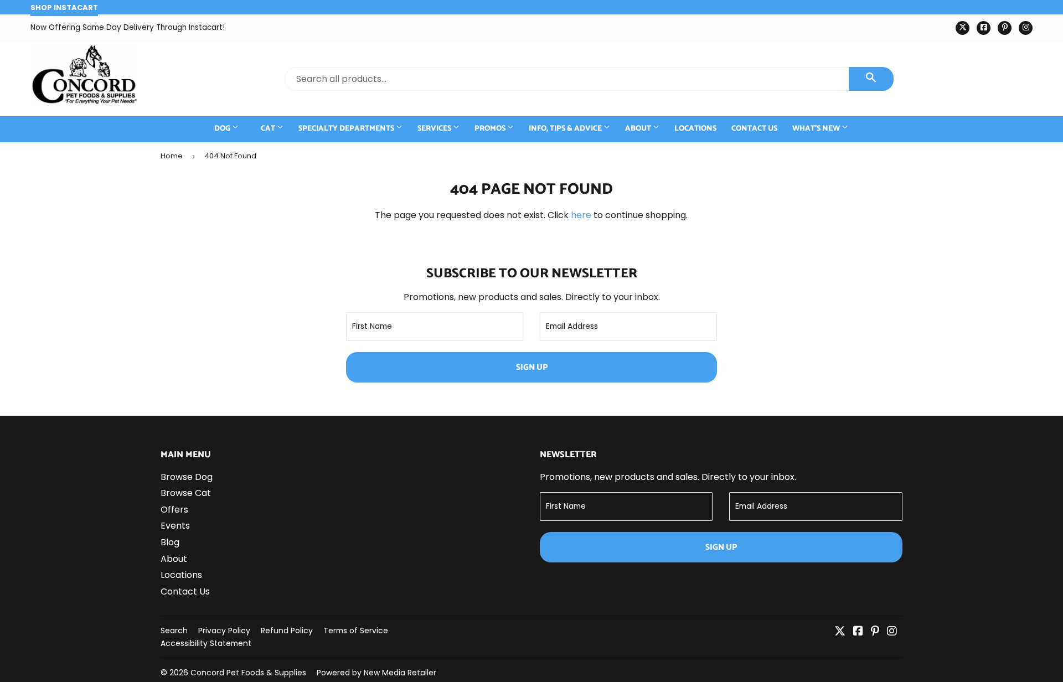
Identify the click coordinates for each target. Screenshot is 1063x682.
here (581, 215)
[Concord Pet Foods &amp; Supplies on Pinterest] (875, 632)
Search (174, 630)
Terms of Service (355, 630)
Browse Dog (187, 477)
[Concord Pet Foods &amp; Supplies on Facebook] (858, 632)
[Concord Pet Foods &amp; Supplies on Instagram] (892, 632)
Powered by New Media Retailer (376, 672)
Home (172, 156)
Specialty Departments (347, 128)
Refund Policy (287, 630)
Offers (174, 509)
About (639, 128)
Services (435, 128)
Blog (170, 542)
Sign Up (532, 367)
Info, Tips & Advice (566, 128)
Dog (223, 128)
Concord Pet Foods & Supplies (248, 672)
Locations (695, 128)
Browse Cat (186, 493)
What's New (817, 128)
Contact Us (754, 128)
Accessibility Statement (206, 643)
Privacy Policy (224, 630)
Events (175, 525)
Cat (269, 128)
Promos (490, 128)
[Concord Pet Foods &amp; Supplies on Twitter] (839, 632)
